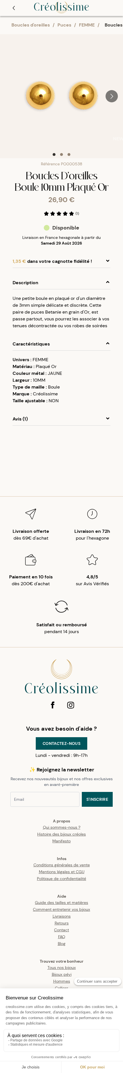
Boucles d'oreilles (30, 25)
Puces (64, 25)
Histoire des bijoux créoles (61, 834)
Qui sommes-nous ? (61, 827)
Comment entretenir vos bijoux (61, 909)
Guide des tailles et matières (61, 902)
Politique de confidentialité (61, 878)
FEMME (87, 25)
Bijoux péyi (62, 974)
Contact (61, 929)
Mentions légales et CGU (61, 871)
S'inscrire (97, 799)
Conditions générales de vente (61, 864)
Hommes (61, 981)
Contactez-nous (61, 743)
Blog (62, 943)
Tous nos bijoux (61, 967)
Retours (62, 923)
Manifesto (61, 841)
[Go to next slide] (112, 96)
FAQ (61, 936)
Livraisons (62, 916)
